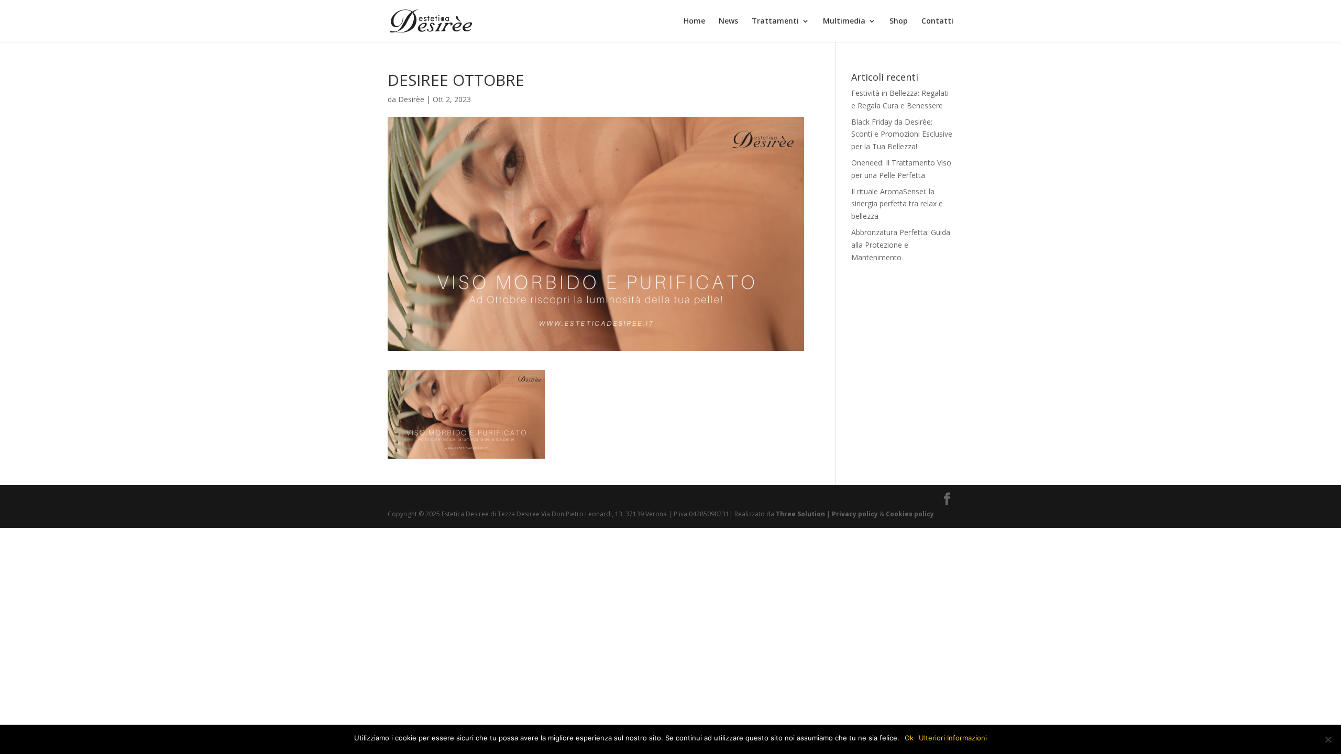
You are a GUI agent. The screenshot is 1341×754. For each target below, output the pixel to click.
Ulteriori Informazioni (953, 738)
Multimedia (844, 21)
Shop (898, 21)
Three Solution (800, 513)
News (728, 21)
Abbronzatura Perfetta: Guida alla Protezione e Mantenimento (900, 244)
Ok (909, 738)
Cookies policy (909, 513)
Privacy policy (855, 513)
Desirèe (411, 99)
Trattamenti (775, 21)
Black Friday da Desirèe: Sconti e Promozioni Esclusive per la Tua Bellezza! (901, 134)
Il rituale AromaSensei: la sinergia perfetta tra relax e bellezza (897, 203)
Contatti (937, 21)
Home (694, 21)
